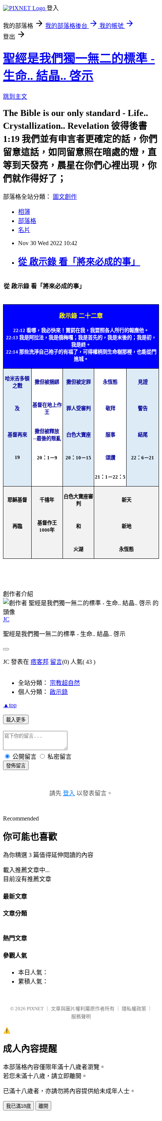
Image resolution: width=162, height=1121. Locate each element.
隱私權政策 (134, 1008)
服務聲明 (81, 1016)
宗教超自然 (65, 683)
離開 (43, 1106)
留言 (56, 662)
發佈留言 (16, 766)
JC (6, 619)
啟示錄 (59, 692)
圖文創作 (65, 197)
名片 (24, 230)
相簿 (24, 212)
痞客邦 (40, 662)
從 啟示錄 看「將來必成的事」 (79, 262)
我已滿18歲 (18, 1106)
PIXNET (35, 1008)
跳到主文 (15, 96)
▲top (10, 705)
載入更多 (16, 720)
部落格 (27, 221)
